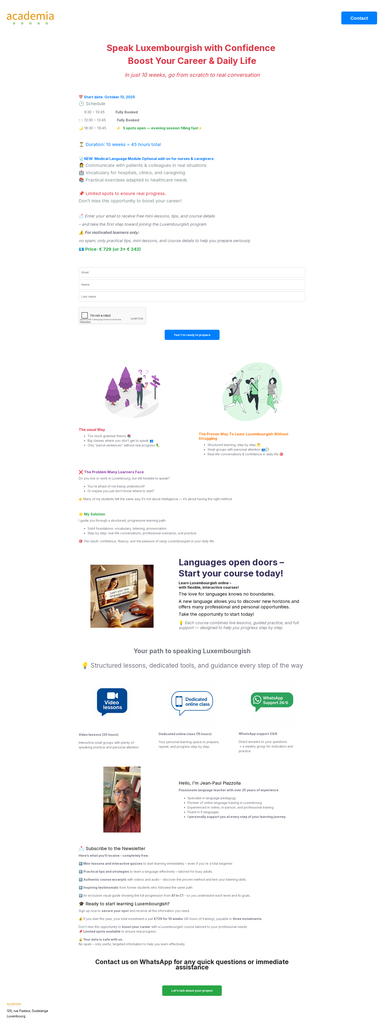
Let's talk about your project (192, 990)
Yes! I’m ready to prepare (192, 335)
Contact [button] (359, 18)
